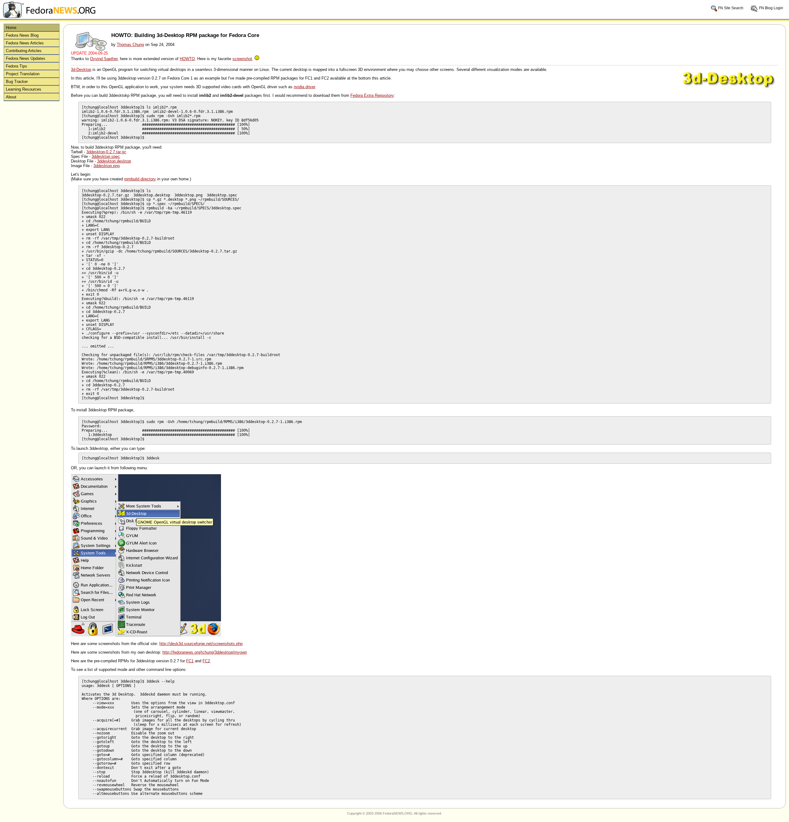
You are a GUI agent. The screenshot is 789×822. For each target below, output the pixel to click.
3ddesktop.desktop (114, 161)
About (11, 97)
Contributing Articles (24, 50)
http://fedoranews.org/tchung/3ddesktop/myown (204, 652)
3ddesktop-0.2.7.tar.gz (106, 152)
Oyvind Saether (103, 58)
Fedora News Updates (25, 58)
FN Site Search (730, 8)
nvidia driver (304, 86)
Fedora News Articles (25, 43)
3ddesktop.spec (106, 156)
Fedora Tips (16, 66)
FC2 (206, 661)
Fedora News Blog (22, 35)
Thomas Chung (130, 44)
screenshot (242, 58)
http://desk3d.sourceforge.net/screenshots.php (201, 643)
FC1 (190, 661)
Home (11, 27)
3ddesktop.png (106, 165)
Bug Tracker (17, 81)
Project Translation (22, 74)
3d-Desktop (81, 69)
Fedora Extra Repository (372, 95)
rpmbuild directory (140, 179)
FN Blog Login (770, 8)
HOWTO (187, 58)
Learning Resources (23, 89)
